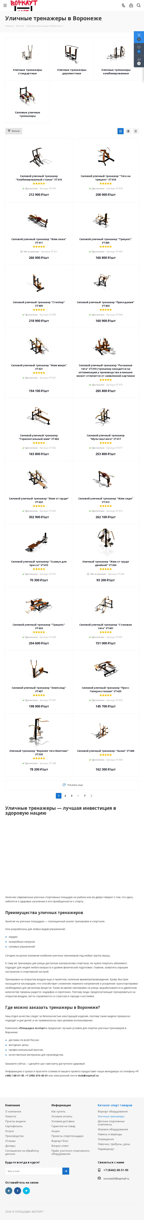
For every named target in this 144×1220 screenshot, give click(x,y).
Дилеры (10, 1145)
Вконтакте (8, 1190)
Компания (12, 1105)
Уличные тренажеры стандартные (27, 71)
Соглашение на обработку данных (22, 1152)
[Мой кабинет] (131, 5)
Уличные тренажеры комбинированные (115, 71)
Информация (61, 1105)
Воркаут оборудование (113, 1111)
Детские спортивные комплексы (111, 1122)
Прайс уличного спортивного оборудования (70, 1152)
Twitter (26, 1190)
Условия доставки (63, 1121)
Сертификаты (14, 1126)
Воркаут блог (59, 1141)
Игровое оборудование (113, 1129)
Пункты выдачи (15, 1121)
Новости (10, 1116)
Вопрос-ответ (60, 1145)
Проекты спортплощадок (67, 1136)
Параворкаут (106, 1149)
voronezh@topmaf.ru (116, 1178)
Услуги (9, 1131)
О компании (13, 1111)
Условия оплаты (61, 1116)
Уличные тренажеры (111, 1116)
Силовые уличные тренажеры (27, 114)
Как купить (58, 1111)
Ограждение (106, 1139)
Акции (55, 1131)
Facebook (17, 1190)
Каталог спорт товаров (115, 1105)
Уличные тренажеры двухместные (71, 71)
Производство (14, 1136)
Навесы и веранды (110, 1134)
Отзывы (10, 1141)
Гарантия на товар (63, 1126)
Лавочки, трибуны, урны (114, 1144)
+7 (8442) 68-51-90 (115, 1170)
